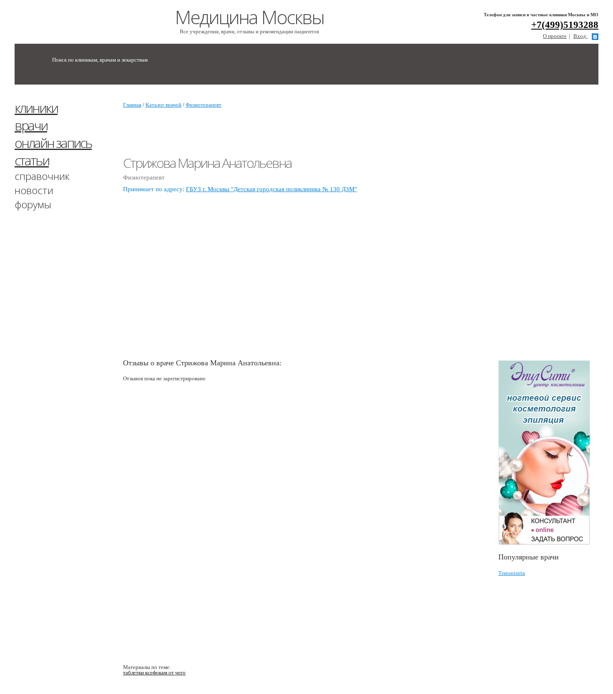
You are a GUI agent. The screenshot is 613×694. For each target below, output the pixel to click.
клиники (36, 108)
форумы (33, 204)
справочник (42, 176)
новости (34, 190)
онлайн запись (53, 143)
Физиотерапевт (203, 105)
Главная (132, 105)
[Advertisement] (555, 226)
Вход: (580, 36)
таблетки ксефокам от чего (154, 672)
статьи (32, 160)
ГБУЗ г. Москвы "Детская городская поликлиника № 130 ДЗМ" (271, 189)
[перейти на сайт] (548, 452)
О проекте (555, 36)
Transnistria (511, 573)
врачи (31, 125)
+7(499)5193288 (564, 25)
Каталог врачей (163, 105)
